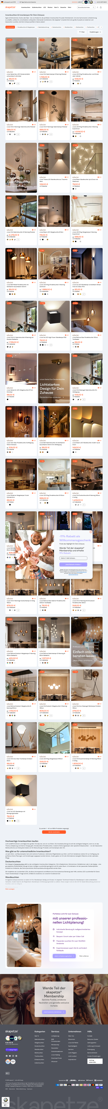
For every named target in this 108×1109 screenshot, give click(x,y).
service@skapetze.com (82, 572)
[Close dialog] (91, 532)
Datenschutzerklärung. (73, 574)
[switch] (5, 1105)
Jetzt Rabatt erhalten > (73, 564)
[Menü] (9, 1098)
